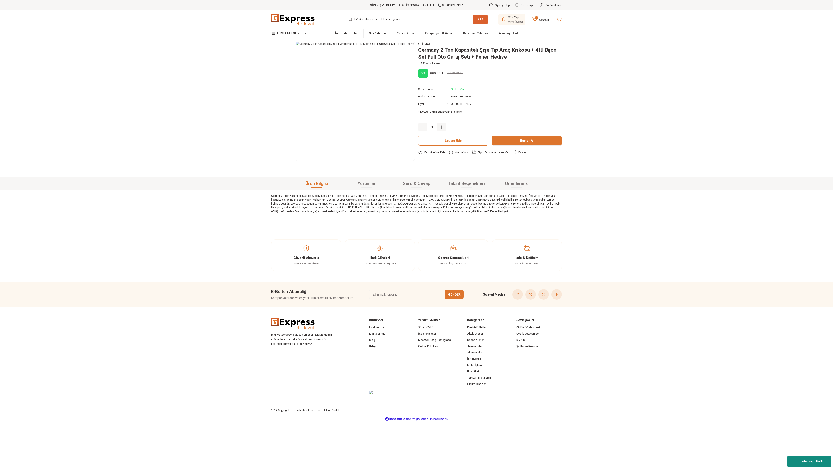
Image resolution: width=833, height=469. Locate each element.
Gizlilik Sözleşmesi (528, 327)
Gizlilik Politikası (428, 346)
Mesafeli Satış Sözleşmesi (434, 340)
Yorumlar (366, 183)
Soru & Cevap (416, 183)
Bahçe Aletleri (475, 340)
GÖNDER (454, 294)
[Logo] (293, 19)
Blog (372, 340)
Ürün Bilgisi (316, 183)
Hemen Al (527, 140)
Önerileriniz (516, 183)
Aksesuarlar (474, 352)
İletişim (373, 346)
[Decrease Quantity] (422, 127)
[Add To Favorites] (431, 152)
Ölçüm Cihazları (477, 384)
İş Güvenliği (474, 358)
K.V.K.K (520, 340)
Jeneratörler (474, 346)
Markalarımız (377, 333)
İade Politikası (427, 333)
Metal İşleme (475, 365)
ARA (480, 19)
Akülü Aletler (475, 333)
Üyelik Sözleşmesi (527, 333)
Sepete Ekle (453, 140)
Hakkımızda (376, 327)
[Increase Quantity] (441, 127)
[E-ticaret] (416, 419)
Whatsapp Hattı (812, 461)
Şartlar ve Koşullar (527, 346)
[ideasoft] (393, 419)
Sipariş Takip (426, 327)
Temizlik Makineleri (479, 377)
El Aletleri (473, 371)
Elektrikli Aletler (476, 327)
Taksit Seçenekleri (466, 183)
